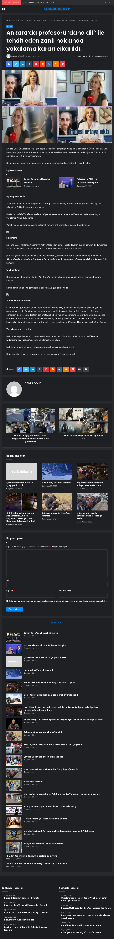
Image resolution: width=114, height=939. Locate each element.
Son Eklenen (57, 622)
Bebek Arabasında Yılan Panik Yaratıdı (57, 514)
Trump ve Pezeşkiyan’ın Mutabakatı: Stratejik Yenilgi (50, 806)
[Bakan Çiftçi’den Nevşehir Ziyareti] (14, 182)
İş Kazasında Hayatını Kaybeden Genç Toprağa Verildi (89, 516)
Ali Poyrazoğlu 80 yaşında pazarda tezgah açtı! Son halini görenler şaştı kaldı (63, 719)
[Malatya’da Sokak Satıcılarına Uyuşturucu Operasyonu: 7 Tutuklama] (14, 835)
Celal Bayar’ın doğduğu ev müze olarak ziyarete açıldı (51, 694)
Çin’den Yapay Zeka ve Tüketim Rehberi (44, 756)
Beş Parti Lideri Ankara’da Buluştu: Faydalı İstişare (90, 484)
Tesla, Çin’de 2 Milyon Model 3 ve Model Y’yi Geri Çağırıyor (53, 744)
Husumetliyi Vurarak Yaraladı (56, 482)
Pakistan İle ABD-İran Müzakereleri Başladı (45, 645)
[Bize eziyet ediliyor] (14, 785)
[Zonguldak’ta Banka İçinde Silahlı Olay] (14, 847)
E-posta (10, 591)
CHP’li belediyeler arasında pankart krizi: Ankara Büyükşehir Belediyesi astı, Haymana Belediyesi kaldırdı (20, 517)
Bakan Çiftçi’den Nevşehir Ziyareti (41, 633)
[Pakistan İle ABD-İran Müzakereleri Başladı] (66, 182)
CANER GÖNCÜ (17, 56)
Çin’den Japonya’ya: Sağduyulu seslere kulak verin (31, 856)
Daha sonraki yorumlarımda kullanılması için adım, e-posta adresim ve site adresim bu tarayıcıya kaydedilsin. (58, 601)
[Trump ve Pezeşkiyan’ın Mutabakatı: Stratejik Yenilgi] (14, 810)
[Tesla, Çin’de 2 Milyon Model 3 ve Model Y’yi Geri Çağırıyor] (14, 748)
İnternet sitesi (65, 591)
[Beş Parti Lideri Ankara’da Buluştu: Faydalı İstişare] (92, 471)
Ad (8, 580)
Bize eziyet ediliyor (33, 781)
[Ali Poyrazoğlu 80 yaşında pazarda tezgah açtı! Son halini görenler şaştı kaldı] (14, 723)
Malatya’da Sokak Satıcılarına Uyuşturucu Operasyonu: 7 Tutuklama (59, 831)
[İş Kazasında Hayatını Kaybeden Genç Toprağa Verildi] (92, 501)
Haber (20, 20)
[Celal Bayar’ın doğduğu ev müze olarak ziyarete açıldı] (14, 698)
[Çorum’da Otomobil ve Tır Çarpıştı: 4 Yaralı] (21, 471)
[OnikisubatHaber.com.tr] (57, 9)
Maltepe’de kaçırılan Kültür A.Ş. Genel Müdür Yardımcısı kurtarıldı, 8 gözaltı (62, 794)
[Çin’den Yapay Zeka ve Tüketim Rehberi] (14, 760)
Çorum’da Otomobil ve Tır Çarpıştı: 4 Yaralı (41, 2)
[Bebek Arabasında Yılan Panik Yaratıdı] (57, 501)
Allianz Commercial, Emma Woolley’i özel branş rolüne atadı (36, 863)
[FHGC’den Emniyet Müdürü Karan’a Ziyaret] (14, 822)
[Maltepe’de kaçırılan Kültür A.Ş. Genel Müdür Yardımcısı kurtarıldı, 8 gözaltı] (14, 798)
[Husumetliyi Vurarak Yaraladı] (57, 471)
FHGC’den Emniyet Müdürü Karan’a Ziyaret (45, 818)
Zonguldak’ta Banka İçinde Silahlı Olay (43, 843)
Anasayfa (12, 20)
